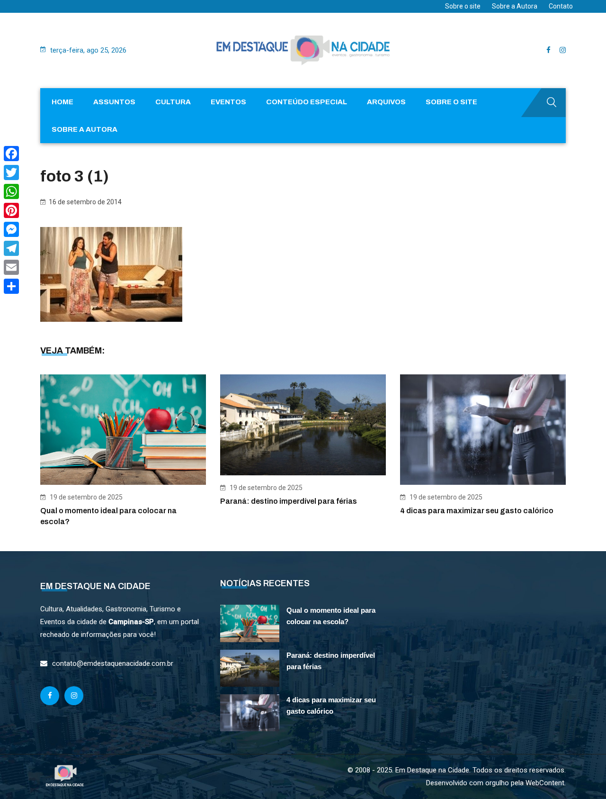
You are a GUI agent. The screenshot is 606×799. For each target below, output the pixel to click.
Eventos (228, 102)
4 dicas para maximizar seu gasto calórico (476, 511)
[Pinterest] (11, 210)
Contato (561, 6)
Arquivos (386, 102)
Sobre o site (463, 6)
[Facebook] (11, 153)
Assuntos (114, 102)
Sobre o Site (451, 102)
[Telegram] (11, 248)
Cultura (173, 102)
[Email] (11, 267)
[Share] (11, 286)
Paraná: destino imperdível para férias (288, 501)
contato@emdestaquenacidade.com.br (112, 663)
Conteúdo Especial (306, 102)
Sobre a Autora (514, 6)
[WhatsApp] (11, 191)
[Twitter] (11, 172)
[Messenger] (11, 229)
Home (62, 102)
